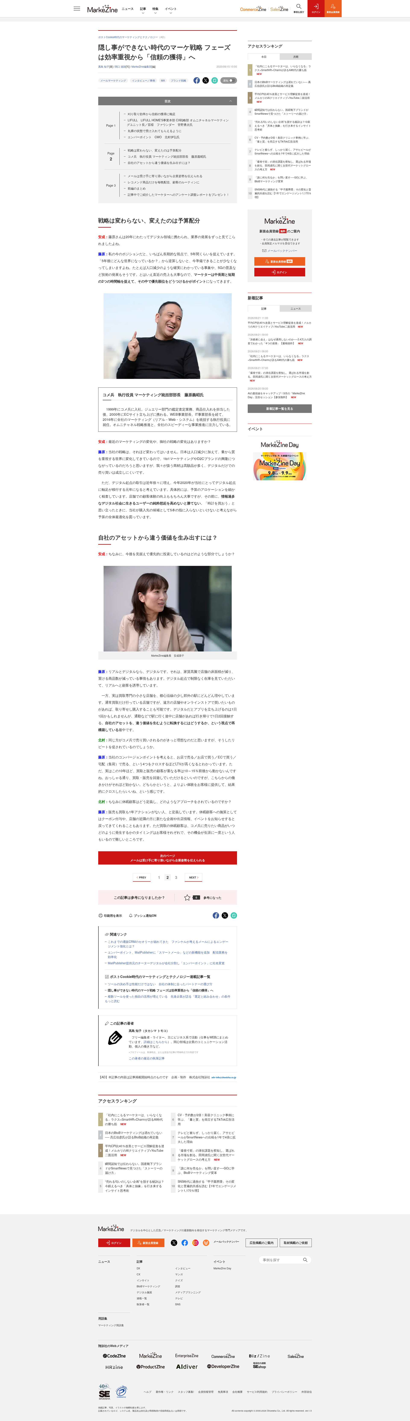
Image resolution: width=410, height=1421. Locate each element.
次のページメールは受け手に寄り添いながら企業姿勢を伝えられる (167, 857)
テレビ (179, 1298)
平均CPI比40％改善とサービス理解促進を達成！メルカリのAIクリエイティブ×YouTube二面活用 (134, 1150)
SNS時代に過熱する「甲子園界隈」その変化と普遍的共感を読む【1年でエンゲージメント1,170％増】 (207, 1186)
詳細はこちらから (156, 1042)
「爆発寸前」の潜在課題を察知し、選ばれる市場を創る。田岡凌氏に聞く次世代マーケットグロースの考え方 (206, 1154)
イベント (171, 8)
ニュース (128, 8)
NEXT (192, 877)
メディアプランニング (188, 1292)
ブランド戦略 (178, 80)
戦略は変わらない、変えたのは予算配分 (155, 150)
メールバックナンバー (282, 250)
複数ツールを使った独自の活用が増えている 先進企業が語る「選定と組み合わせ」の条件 (169, 996)
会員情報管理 (206, 1391)
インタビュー (182, 1268)
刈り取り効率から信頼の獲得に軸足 (152, 114)
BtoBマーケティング (148, 1286)
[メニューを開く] (76, 8)
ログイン (282, 272)
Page (111, 125)
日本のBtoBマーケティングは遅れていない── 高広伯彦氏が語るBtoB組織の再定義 (133, 1134)
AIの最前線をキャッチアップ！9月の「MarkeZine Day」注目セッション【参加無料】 (276, 395)
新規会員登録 (281, 261)
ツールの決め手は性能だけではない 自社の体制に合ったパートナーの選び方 (160, 984)
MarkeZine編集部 (142, 66)
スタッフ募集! (186, 1391)
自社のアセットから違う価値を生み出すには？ (159, 162)
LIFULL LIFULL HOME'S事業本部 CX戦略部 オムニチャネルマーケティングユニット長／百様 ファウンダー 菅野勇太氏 (178, 122)
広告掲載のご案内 (262, 1242)
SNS (177, 1304)
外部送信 (307, 1391)
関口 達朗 (120, 66)
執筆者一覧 (143, 1304)
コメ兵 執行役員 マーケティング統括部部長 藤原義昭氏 (167, 156)
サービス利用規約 (257, 1391)
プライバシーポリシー (284, 1391)
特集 (155, 8)
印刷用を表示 (113, 915)
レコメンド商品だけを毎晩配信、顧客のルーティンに (163, 182)
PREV (142, 877)
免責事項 (223, 1391)
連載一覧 (142, 1298)
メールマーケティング (113, 80)
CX (138, 1274)
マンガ (179, 1274)
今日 (263, 57)
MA (163, 80)
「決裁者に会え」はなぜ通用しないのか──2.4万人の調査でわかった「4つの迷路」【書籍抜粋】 (280, 341)
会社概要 (237, 1391)
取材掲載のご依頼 (296, 1242)
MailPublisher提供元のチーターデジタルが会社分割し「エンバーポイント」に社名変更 (166, 963)
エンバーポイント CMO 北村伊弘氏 (154, 137)
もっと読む (112, 1001)
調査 (177, 1286)
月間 (295, 57)
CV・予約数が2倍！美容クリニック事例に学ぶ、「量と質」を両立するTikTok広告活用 (206, 1119)
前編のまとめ (137, 188)
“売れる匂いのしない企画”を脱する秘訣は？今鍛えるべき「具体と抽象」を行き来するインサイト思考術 (134, 1186)
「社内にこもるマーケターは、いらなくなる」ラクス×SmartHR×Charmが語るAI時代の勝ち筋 (134, 1119)
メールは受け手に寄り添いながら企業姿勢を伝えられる (165, 176)
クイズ (179, 1280)
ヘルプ (147, 1391)
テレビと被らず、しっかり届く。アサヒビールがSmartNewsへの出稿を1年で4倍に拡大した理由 (207, 1137)
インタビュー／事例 (143, 80)
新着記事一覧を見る (279, 408)
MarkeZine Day (222, 1268)
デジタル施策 (144, 1292)
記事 (143, 8)
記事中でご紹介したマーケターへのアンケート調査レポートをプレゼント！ (178, 194)
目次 (168, 101)
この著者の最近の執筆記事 (147, 1058)
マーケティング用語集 (111, 1325)
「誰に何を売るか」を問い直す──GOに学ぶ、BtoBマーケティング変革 (206, 1170)
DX (138, 1268)
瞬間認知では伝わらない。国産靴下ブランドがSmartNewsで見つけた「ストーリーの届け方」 (134, 1168)
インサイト (143, 1280)
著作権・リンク (165, 1391)
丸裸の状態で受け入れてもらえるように (155, 131)
